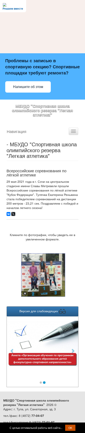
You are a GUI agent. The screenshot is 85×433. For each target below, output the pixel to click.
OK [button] (70, 428)
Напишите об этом (28, 87)
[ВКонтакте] (8, 214)
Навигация (16, 131)
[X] (13, 214)
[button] (12, 348)
